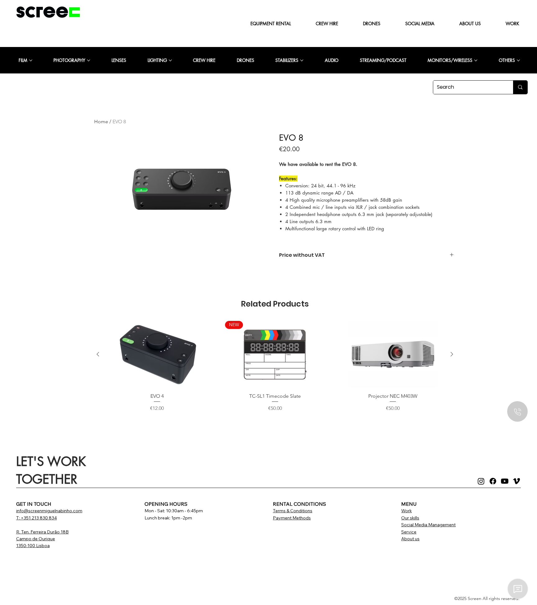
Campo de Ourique (35, 539)
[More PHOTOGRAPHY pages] (88, 60)
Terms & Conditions (292, 511)
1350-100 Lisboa (33, 545)
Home (101, 121)
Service (408, 532)
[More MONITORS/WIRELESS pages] (475, 60)
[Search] (520, 87)
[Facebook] (493, 481)
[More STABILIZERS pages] (301, 60)
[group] (275, 370)
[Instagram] (481, 481)
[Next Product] (452, 354)
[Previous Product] (98, 354)
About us (410, 539)
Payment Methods (292, 518)
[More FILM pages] (30, 60)
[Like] (517, 411)
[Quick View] (157, 354)
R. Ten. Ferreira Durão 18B (42, 532)
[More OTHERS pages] (518, 60)
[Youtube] (504, 481)
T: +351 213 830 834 (36, 518)
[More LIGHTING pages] (170, 60)
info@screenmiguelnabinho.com (49, 511)
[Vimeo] (516, 481)
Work (406, 511)
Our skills (410, 518)
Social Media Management (428, 525)
